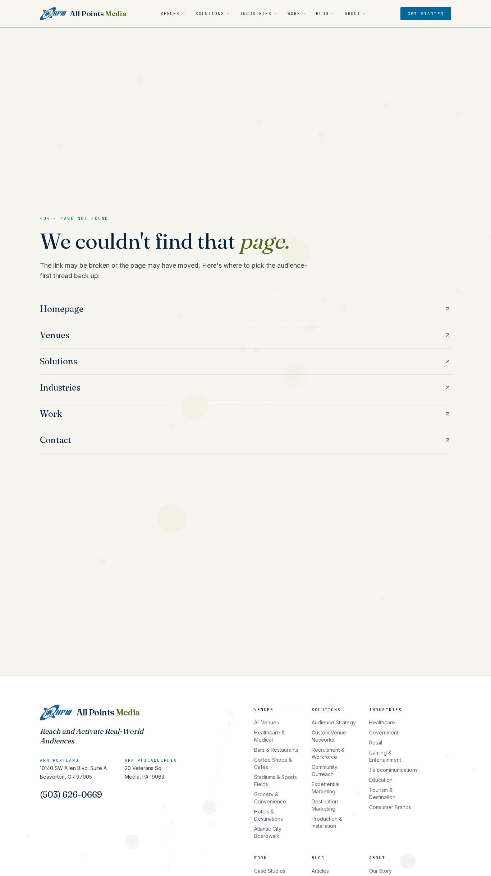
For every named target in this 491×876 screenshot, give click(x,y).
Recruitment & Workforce (328, 753)
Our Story (380, 871)
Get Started (426, 13)
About (353, 13)
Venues (170, 13)
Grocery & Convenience (270, 797)
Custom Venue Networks (329, 736)
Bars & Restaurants (276, 750)
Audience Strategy (334, 722)
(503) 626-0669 (71, 794)
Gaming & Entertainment (385, 756)
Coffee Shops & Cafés (273, 763)
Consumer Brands (390, 807)
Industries (256, 13)
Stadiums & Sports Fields (275, 780)
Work (294, 13)
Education (381, 780)
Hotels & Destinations (268, 815)
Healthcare (382, 722)
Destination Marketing (325, 805)
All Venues (266, 722)
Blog (322, 13)
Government (383, 732)
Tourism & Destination (382, 793)
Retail (375, 742)
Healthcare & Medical (269, 736)
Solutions (210, 13)
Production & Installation (327, 822)
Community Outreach (325, 770)
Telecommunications (393, 770)
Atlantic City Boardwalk (267, 832)
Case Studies (269, 871)
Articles (320, 871)
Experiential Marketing (325, 787)
